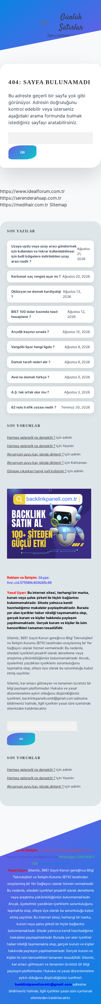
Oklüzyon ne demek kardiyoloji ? (36, 294)
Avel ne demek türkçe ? (30, 377)
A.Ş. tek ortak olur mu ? (30, 392)
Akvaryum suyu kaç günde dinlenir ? (35, 454)
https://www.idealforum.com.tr (32, 191)
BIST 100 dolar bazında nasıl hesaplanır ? (34, 314)
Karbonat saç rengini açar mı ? (36, 276)
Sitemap (58, 204)
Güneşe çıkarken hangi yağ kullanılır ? (36, 471)
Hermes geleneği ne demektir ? (31, 437)
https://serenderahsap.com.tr (30, 198)
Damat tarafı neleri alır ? (30, 362)
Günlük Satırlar (71, 22)
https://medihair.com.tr (24, 204)
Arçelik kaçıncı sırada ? (30, 332)
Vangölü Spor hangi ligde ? (33, 347)
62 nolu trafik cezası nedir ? (33, 407)
